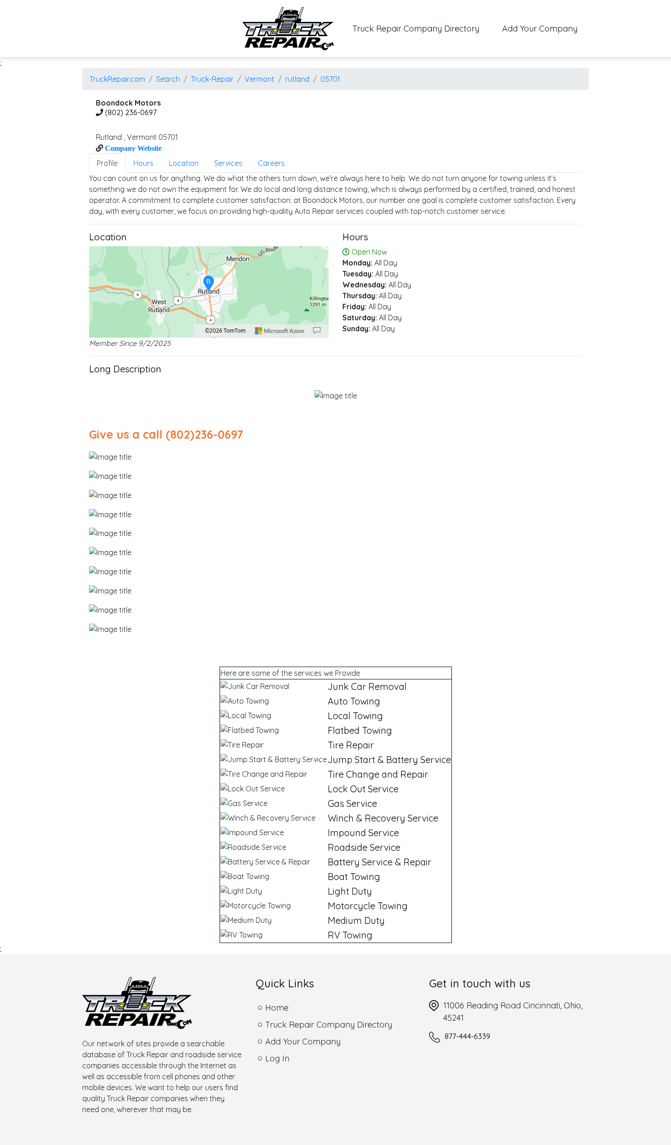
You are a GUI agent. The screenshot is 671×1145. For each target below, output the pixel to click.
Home (276, 1007)
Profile (107, 163)
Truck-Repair (212, 79)
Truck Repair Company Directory (421, 28)
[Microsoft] (280, 330)
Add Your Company (539, 28)
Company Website (132, 148)
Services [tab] (228, 163)
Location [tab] (184, 163)
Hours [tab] (143, 163)
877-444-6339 (467, 1036)
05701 (330, 79)
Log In (277, 1058)
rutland (297, 79)
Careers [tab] (271, 163)
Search (168, 79)
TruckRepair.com (117, 79)
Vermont (259, 79)
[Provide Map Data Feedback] (316, 330)
